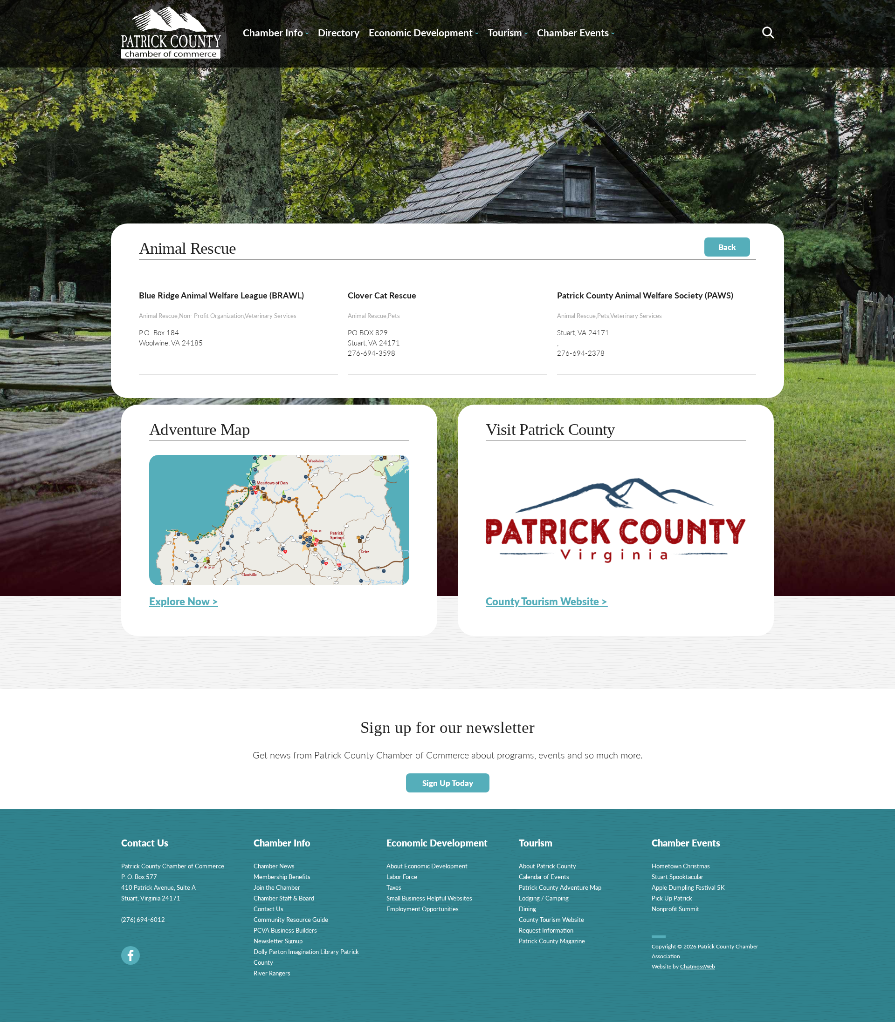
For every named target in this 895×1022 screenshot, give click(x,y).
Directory (338, 32)
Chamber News (274, 865)
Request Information (546, 930)
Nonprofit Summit (675, 908)
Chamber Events (575, 34)
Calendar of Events (544, 876)
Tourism (508, 34)
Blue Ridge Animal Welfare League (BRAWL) (221, 295)
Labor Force (401, 876)
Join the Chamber (277, 887)
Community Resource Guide (291, 919)
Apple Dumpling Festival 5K (688, 887)
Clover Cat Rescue (382, 295)
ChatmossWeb (697, 966)
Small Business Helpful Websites (429, 897)
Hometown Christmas (681, 865)
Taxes (393, 887)
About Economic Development (427, 865)
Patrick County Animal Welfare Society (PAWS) (645, 295)
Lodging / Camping (544, 897)
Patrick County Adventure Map (560, 887)
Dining (527, 908)
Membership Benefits (282, 876)
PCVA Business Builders (285, 930)
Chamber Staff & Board (284, 897)
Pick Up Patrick (672, 897)
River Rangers (272, 972)
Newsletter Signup (278, 940)
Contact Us (268, 908)
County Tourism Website (551, 919)
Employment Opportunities (422, 908)
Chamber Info (276, 34)
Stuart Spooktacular (677, 876)
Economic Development (423, 34)
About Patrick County (547, 865)
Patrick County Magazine (552, 940)
